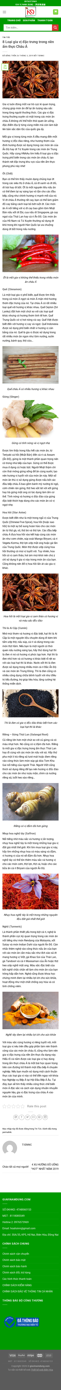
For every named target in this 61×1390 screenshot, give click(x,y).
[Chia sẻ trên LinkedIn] (45, 1117)
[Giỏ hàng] (55, 12)
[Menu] (4, 12)
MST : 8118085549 (13, 1215)
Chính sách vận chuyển (15, 1253)
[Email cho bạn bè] (33, 1117)
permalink (7, 1132)
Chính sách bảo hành (14, 1266)
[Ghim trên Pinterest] (39, 1117)
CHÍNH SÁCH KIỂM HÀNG (17, 1285)
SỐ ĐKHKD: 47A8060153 (16, 1209)
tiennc (40, 56)
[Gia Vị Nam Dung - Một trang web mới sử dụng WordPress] (30, 12)
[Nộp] (55, 27)
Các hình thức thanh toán (17, 1278)
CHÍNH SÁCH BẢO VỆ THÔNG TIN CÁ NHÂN (27, 1291)
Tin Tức (6, 37)
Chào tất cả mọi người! (15, 1166)
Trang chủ (14, 20)
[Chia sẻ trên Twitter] (27, 1117)
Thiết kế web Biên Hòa (42, 1369)
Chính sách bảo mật (14, 1260)
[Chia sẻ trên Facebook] (21, 1117)
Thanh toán (45, 20)
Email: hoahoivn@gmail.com (18, 1228)
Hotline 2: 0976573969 (15, 1222)
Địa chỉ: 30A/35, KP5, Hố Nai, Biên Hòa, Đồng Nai (30, 1234)
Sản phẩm (29, 20)
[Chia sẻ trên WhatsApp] (16, 1117)
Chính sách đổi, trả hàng (16, 1272)
